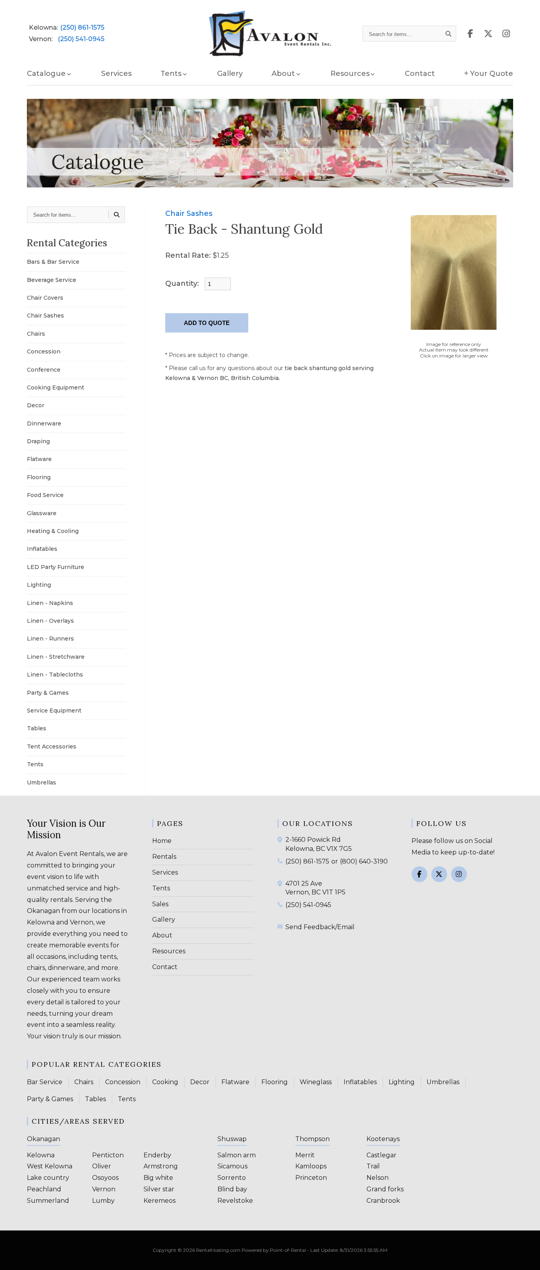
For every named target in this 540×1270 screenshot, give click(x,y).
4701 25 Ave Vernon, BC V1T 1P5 (315, 888)
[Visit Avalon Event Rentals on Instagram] (506, 34)
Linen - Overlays (50, 620)
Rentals (164, 856)
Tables (36, 728)
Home (162, 841)
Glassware (42, 513)
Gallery (230, 73)
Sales (160, 904)
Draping (38, 441)
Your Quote (491, 73)
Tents (35, 764)
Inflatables (42, 548)
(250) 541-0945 (81, 39)
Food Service (45, 495)
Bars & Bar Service (53, 261)
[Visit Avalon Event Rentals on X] (488, 34)
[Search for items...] (449, 33)
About (162, 935)
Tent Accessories (51, 746)
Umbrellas (41, 782)
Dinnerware (44, 423)
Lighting (39, 584)
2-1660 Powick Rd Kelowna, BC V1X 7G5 (318, 844)
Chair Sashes (45, 315)
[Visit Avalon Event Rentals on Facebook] (471, 34)
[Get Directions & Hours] (281, 839)
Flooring (39, 477)
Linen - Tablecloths (55, 674)
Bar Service (44, 1082)
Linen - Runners (50, 638)
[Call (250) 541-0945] (281, 904)
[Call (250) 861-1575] (281, 860)
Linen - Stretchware (56, 656)
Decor (35, 405)
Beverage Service (51, 279)
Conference (43, 369)
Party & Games (48, 692)
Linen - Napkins (50, 603)
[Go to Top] (525, 1256)
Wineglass (316, 1082)
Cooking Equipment (55, 387)
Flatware (39, 459)
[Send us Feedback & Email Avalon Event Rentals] (281, 926)
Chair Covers (45, 297)
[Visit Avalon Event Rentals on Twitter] (439, 874)
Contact (420, 73)
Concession (43, 351)
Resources (168, 951)
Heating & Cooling (53, 531)
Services (116, 73)
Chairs (36, 333)
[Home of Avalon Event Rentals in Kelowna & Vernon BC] (270, 33)
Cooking (165, 1082)
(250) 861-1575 (82, 27)
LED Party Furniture (55, 567)
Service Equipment (54, 710)
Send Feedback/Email (320, 927)
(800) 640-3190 (364, 861)
